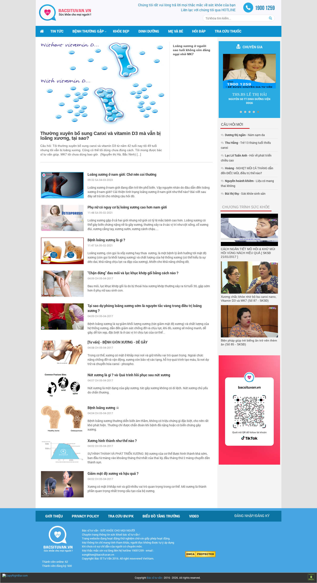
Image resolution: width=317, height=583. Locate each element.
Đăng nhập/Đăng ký (252, 515)
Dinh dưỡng (148, 31)
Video (194, 516)
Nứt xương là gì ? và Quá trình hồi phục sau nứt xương (129, 375)
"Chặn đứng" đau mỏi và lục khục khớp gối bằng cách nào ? (133, 273)
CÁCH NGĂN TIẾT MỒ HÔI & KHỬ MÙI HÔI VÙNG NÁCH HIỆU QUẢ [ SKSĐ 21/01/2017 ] (248, 253)
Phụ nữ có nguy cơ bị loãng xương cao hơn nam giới (127, 207)
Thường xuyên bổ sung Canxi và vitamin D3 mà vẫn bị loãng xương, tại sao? (100, 136)
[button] (88, 31)
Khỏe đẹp (121, 31)
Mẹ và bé (175, 31)
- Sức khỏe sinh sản (245, 193)
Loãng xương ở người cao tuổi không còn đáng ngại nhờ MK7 (191, 50)
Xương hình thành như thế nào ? (112, 440)
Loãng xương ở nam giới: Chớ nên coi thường (122, 174)
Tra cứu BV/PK (120, 516)
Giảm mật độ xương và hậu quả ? (113, 473)
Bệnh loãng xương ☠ (103, 407)
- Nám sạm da (245, 135)
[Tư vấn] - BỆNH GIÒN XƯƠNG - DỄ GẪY (118, 342)
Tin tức (56, 31)
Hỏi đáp (199, 31)
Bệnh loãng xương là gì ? (106, 240)
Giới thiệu (54, 516)
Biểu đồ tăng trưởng (161, 516)
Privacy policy (85, 516)
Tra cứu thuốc (228, 31)
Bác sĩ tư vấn (154, 577)
